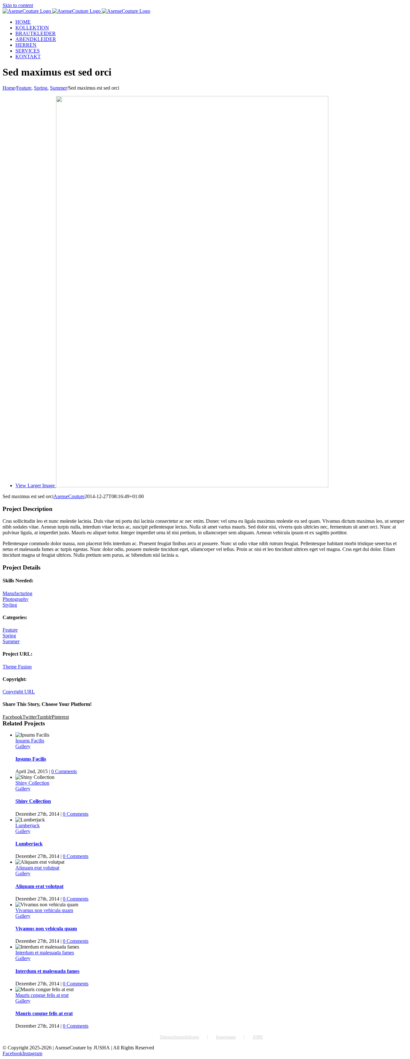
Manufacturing (17, 593)
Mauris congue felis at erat (42, 995)
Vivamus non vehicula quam (44, 910)
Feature (10, 630)
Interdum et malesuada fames (44, 952)
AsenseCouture (69, 496)
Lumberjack (27, 825)
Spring (9, 635)
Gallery (22, 746)
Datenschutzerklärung (179, 1037)
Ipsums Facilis (29, 740)
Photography (16, 599)
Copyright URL (19, 691)
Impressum (226, 1037)
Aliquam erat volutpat (37, 867)
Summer (11, 641)
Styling (10, 605)
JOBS (258, 1037)
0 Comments (64, 771)
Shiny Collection (32, 783)
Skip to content (18, 5)
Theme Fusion (17, 666)
